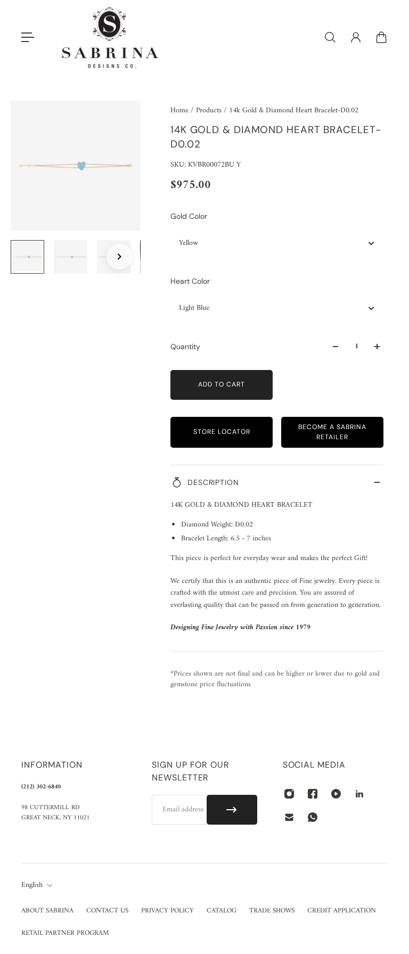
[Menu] (27, 37)
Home (180, 110)
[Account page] (356, 37)
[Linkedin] (359, 793)
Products (210, 110)
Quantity (185, 346)
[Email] (289, 817)
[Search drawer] (330, 37)
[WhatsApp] (312, 817)
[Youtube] (336, 793)
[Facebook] (312, 793)
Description (213, 482)
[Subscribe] (232, 810)
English (32, 885)
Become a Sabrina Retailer (332, 432)
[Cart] (381, 37)
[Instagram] (289, 793)
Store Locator (221, 431)
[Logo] (110, 37)
